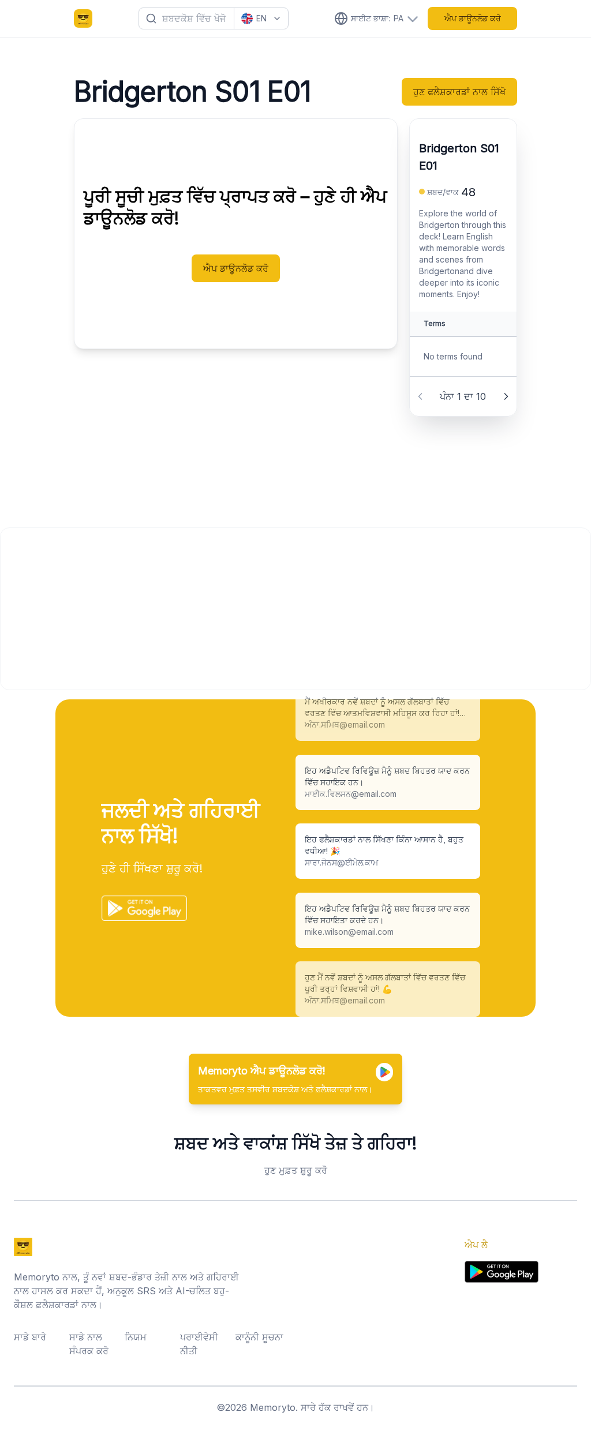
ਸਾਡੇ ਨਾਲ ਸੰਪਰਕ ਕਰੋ (89, 1344)
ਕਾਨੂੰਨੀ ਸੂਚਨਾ (259, 1337)
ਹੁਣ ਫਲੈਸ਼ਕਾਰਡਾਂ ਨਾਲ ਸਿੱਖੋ (459, 92)
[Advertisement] (295, 609)
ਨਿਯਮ (136, 1337)
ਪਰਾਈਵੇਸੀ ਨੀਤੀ (199, 1344)
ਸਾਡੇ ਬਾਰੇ (30, 1337)
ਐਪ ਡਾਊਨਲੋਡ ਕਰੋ (472, 18)
